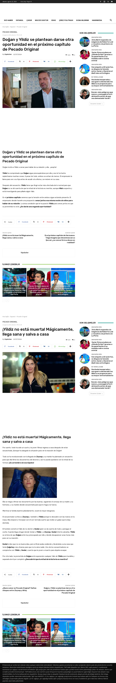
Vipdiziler (8, 54)
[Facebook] (100, 1)
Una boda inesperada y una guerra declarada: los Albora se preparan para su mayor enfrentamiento (102, 83)
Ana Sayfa (5, 27)
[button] (111, 20)
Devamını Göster (95, 104)
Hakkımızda (97, 20)
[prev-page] (3, 300)
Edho (53, 20)
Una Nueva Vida (14, 285)
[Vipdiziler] (11, 253)
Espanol (19, 20)
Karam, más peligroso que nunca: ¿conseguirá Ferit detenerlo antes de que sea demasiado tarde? (102, 95)
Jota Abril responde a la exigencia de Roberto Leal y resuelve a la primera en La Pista (14, 291)
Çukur (29, 20)
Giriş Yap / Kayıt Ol (26, 1)
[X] (108, 1)
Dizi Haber (8, 20)
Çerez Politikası (66, 20)
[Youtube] (112, 1)
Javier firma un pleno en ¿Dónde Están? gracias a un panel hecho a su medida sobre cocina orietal (38, 290)
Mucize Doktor (41, 20)
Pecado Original (22, 27)
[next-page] (7, 300)
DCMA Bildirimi (82, 20)
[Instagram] (104, 1)
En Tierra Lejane (97, 77)
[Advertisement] (72, 11)
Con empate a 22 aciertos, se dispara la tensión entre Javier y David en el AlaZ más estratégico (63, 290)
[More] (70, 61)
